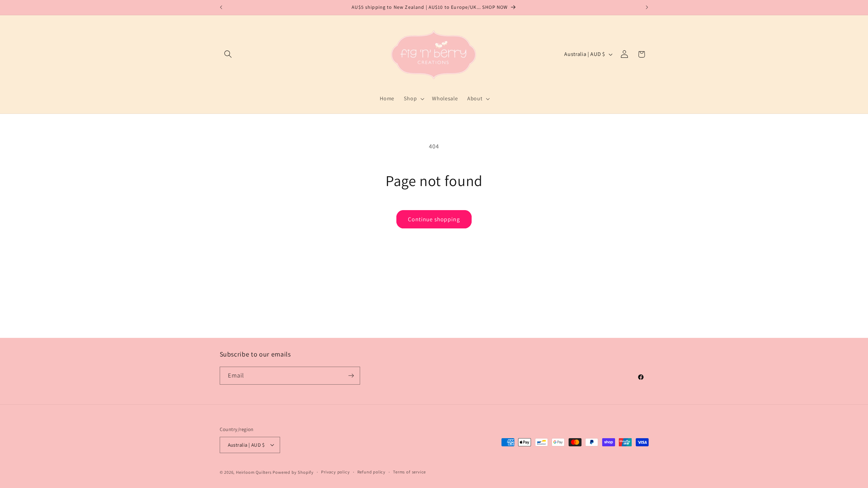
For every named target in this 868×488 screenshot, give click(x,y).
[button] (228, 54)
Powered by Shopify (293, 472)
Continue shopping (434, 219)
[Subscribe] (351, 376)
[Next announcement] (646, 7)
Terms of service (409, 472)
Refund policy (371, 472)
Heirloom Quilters (254, 472)
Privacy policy (335, 472)
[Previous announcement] (221, 7)
